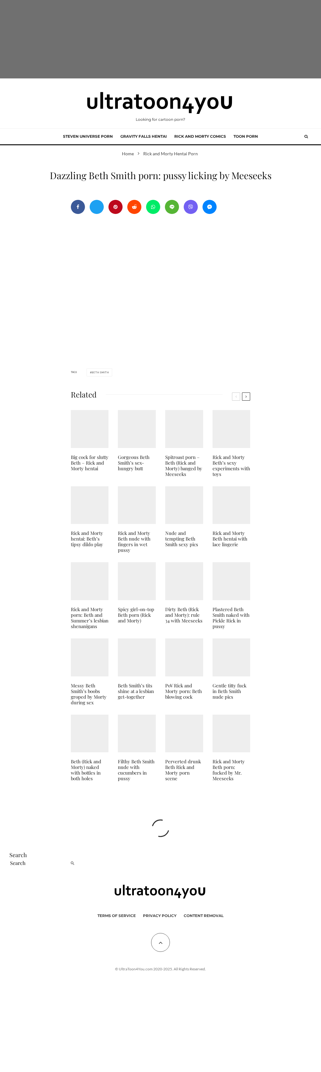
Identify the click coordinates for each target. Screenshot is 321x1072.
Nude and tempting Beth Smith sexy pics (181, 538)
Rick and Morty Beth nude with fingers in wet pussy (134, 541)
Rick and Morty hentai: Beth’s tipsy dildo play (87, 538)
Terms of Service (116, 915)
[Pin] (115, 207)
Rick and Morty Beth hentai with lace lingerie (230, 538)
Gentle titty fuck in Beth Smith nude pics (229, 691)
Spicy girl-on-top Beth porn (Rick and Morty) (136, 614)
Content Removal (204, 915)
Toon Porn (246, 136)
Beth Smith (100, 372)
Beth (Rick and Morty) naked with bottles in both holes (86, 770)
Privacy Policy (159, 915)
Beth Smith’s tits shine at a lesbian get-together (136, 691)
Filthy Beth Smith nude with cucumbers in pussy (136, 770)
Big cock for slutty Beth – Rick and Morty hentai (89, 462)
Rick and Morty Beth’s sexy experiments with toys (231, 465)
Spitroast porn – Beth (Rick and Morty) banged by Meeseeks (183, 465)
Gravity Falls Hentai (143, 136)
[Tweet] (97, 207)
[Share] (78, 207)
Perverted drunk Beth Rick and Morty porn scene (183, 770)
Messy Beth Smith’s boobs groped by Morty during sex (89, 694)
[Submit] (134, 207)
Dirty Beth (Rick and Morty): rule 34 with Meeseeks (184, 614)
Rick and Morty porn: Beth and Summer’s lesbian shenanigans (89, 617)
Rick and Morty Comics (200, 136)
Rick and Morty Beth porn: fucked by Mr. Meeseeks (229, 770)
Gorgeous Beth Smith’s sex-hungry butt (134, 462)
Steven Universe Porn (88, 136)
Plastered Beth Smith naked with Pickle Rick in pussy (231, 617)
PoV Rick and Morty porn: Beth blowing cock (183, 691)
